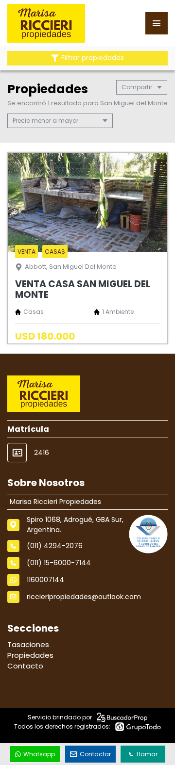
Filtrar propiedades (92, 58)
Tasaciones (28, 644)
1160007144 (45, 580)
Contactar (95, 754)
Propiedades (30, 655)
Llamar (147, 754)
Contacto (25, 666)
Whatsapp (39, 754)
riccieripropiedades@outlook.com (84, 597)
